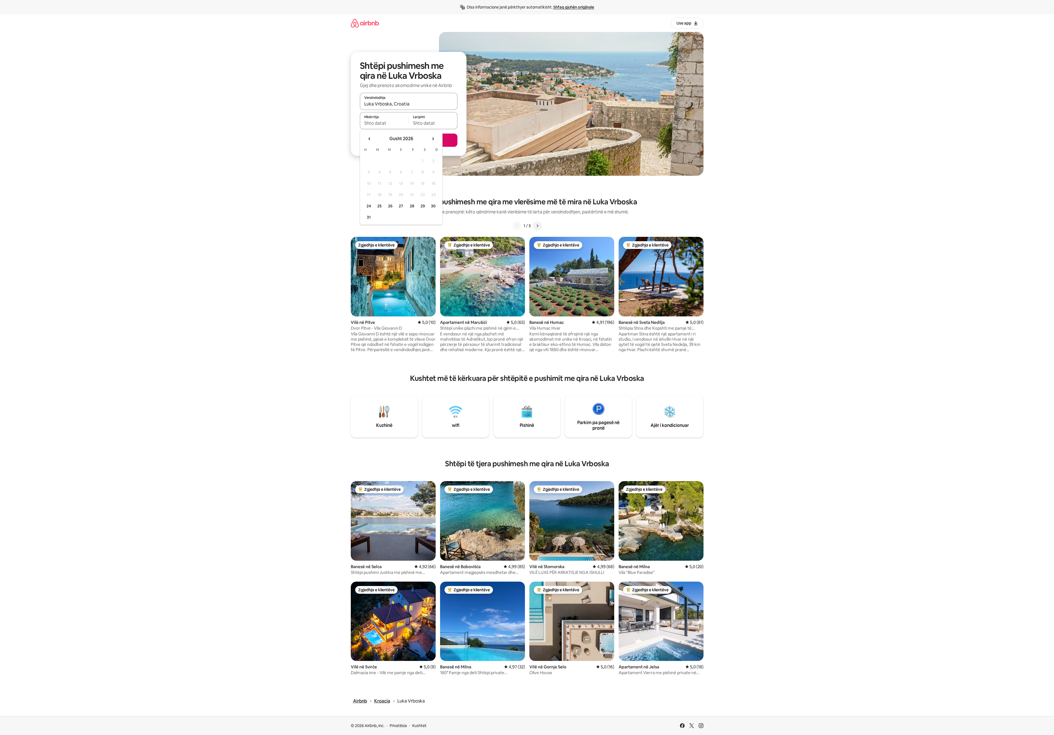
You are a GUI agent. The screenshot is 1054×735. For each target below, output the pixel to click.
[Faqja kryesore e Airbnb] (365, 23)
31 (369, 217)
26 (390, 206)
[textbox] (384, 123)
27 (401, 206)
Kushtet (419, 725)
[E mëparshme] (517, 225)
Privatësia (398, 725)
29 (422, 206)
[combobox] (408, 104)
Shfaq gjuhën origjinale (573, 7)
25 (379, 206)
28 (412, 206)
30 (433, 206)
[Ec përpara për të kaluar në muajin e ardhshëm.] (433, 138)
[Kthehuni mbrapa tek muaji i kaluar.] (369, 138)
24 (368, 206)
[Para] (537, 225)
